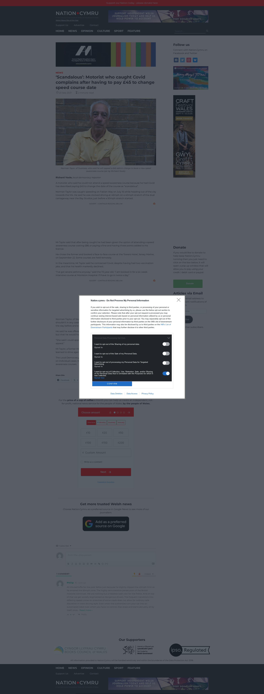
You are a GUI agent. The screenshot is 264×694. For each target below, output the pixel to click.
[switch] (166, 344)
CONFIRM (112, 384)
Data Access (132, 393)
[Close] (179, 300)
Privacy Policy (148, 393)
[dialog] (132, 347)
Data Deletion (116, 393)
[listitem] (132, 338)
